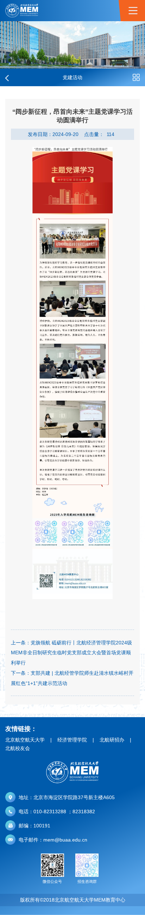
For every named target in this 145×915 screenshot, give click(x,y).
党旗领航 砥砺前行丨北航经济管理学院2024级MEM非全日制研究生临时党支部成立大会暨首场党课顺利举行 (71, 653)
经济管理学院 (72, 740)
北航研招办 (112, 740)
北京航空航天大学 (25, 740)
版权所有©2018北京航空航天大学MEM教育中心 (72, 900)
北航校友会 (17, 748)
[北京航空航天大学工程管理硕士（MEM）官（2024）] (21, 11)
